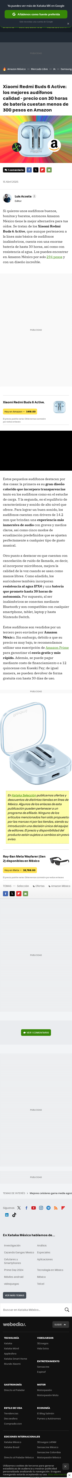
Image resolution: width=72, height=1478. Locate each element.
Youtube (34, 1207)
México (41, 1277)
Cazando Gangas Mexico (19, 1252)
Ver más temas (14, 1295)
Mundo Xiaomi (12, 1363)
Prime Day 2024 (13, 1270)
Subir (58, 1324)
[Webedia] (14, 1326)
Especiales (43, 1252)
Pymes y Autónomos (49, 1418)
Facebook (29, 169)
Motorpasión (44, 1390)
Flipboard (42, 169)
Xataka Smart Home (15, 1358)
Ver (38, 1032)
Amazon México (16, 69)
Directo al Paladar (14, 1390)
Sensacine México (47, 1447)
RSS (56, 1207)
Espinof (41, 1371)
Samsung (66, 69)
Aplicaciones (45, 1259)
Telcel (40, 1283)
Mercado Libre (39, 69)
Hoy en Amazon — (20, 411)
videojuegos (11, 1283)
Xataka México (12, 1442)
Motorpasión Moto (48, 1395)
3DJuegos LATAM (46, 1442)
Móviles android (13, 1277)
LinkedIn (7, 1214)
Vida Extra (43, 1348)
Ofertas (40, 886)
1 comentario (16, 170)
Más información (57, 1474)
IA (54, 69)
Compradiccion (13, 1423)
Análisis (42, 1245)
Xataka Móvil (11, 1348)
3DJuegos (42, 1343)
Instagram (41, 1207)
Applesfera (10, 1353)
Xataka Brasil (11, 1447)
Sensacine (43, 1366)
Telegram (48, 1207)
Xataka (8, 1343)
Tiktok (14, 1214)
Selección (23, 886)
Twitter (35, 169)
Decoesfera (11, 1418)
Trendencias (11, 1413)
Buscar (67, 1309)
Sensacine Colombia (49, 1452)
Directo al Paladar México (19, 1457)
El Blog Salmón (45, 1413)
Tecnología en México (50, 1270)
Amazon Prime (57, 647)
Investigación (12, 1245)
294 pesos (54, 257)
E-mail (49, 169)
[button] (25, 196)
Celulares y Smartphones (12, 1261)
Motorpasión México (49, 1457)
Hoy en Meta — (19, 870)
